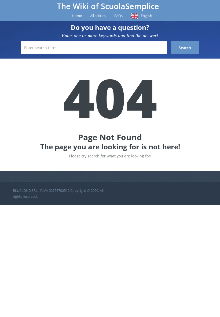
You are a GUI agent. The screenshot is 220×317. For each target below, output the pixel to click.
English (146, 15)
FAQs (118, 15)
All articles (98, 15)
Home (77, 15)
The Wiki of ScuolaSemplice (108, 6)
